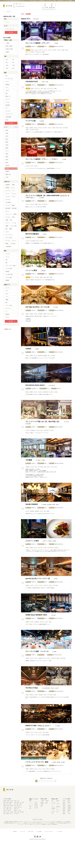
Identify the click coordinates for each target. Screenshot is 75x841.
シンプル (33, 821)
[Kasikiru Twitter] (40, 837)
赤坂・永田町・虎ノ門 (7, 813)
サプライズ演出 (28, 824)
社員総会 (69, 807)
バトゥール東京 (35, 270)
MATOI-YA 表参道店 (35, 234)
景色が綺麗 (10, 823)
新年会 (64, 802)
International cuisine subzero (40, 385)
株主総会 (69, 808)
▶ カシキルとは (33, 0)
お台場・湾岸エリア (18, 807)
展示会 (69, 800)
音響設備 (53, 808)
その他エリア (16, 813)
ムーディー (44, 823)
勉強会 (64, 810)
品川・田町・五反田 (18, 803)
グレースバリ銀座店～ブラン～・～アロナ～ (45, 159)
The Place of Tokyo (42, 688)
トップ (4, 11)
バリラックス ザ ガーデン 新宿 (45, 762)
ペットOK (49, 823)
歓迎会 (64, 808)
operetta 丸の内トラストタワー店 (41, 578)
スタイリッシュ (21, 823)
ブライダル (52, 821)
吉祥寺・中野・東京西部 (19, 812)
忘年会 (64, 800)
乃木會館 (35, 460)
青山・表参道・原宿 (7, 808)
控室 (52, 813)
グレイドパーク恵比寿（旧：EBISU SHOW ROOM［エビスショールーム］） (47, 196)
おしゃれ (19, 821)
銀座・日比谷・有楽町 (7, 802)
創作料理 (36, 805)
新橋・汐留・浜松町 (7, 803)
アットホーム (38, 821)
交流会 (64, 805)
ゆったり (15, 823)
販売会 (69, 802)
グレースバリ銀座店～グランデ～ (41, 43)
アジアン (48, 821)
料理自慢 (15, 821)
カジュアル (24, 821)
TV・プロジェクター (53, 804)
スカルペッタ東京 (40, 541)
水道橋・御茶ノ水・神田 (19, 802)
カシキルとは (22, 831)
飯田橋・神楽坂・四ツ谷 (8, 800)
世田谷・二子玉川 (17, 810)
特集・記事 (30, 831)
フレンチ (31, 805)
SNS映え (11, 821)
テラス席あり (48, 824)
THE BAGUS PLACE (36, 81)
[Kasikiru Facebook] (37, 837)
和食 (30, 808)
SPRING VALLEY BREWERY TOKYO (40, 615)
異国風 (65, 823)
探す (12, 32)
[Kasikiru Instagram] (35, 837)
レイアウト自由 (57, 823)
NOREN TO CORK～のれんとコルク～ (42, 726)
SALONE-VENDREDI (42, 504)
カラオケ (53, 811)
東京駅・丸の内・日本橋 (8, 805)
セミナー (69, 803)
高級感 (43, 824)
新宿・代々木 (16, 800)
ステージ (53, 806)
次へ (55, 780)
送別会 (64, 807)
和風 (62, 823)
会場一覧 (9, 11)
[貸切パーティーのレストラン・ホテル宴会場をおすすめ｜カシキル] (7, 5)
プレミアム (43, 821)
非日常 (34, 823)
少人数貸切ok (54, 824)
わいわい (69, 823)
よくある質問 (38, 831)
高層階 (52, 823)
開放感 (67, 821)
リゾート (29, 821)
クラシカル (30, 823)
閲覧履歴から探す (7, 329)
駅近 (40, 823)
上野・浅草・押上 (17, 805)
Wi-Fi (52, 800)
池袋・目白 (16, 808)
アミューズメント (21, 824)
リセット (16, 127)
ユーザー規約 (59, 831)
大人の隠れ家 (58, 821)
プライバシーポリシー (49, 831)
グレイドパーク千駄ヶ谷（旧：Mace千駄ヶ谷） (47, 422)
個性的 (25, 823)
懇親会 (64, 803)
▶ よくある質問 (68, 0)
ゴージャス (63, 821)
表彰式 (64, 813)
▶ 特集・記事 (60, 0)
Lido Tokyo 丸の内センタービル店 (41, 307)
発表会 (64, 812)
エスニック (39, 824)
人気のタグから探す (37, 819)
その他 (69, 813)
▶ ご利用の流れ (41, 0)
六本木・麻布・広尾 (7, 807)
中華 (30, 806)
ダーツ (57, 809)
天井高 (37, 823)
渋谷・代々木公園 (6, 810)
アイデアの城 (34, 121)
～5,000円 (42, 800)
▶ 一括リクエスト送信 (51, 0)
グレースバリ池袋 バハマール (40, 651)
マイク (53, 809)
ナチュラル (34, 824)
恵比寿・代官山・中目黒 (8, 812)
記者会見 (69, 805)
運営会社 (15, 831)
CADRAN (32, 349)
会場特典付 (6, 821)
